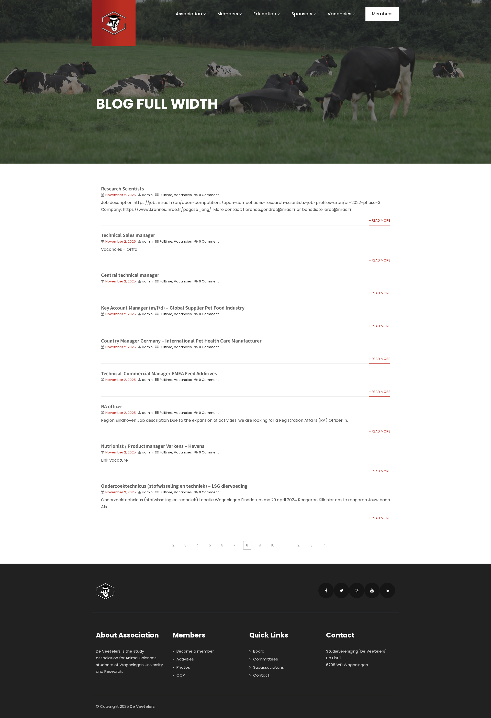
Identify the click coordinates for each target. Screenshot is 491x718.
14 (324, 545)
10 (272, 545)
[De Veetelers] (114, 23)
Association (189, 14)
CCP (180, 675)
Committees (265, 659)
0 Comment (209, 195)
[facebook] (326, 590)
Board (258, 651)
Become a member (195, 651)
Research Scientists (122, 188)
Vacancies (339, 14)
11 (285, 545)
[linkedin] (387, 590)
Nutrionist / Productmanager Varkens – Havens (152, 446)
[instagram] (356, 590)
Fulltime (166, 195)
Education (264, 14)
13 (311, 545)
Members (227, 14)
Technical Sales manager (128, 235)
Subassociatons (268, 667)
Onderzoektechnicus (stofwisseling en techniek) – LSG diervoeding (174, 486)
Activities (185, 659)
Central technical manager (130, 275)
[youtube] (372, 590)
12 (297, 545)
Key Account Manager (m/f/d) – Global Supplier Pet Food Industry (172, 307)
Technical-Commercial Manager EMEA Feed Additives (159, 373)
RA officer (111, 406)
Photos (183, 667)
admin (147, 195)
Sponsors (302, 14)
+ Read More (379, 220)
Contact (261, 675)
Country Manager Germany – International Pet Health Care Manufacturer (181, 340)
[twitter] (341, 590)
